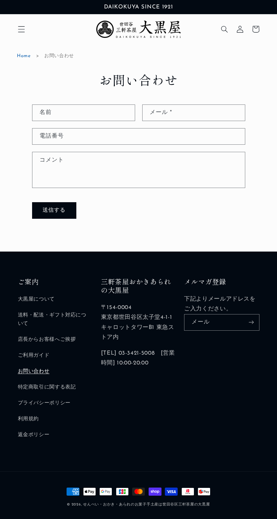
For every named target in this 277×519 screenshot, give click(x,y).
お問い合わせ (34, 371)
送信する (54, 210)
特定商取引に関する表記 (47, 387)
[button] (21, 29)
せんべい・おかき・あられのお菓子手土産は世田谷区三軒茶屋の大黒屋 (146, 504)
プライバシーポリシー (44, 403)
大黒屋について (36, 299)
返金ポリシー (34, 435)
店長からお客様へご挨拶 (47, 339)
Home (24, 55)
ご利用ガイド (34, 355)
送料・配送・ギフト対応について (52, 320)
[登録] (251, 322)
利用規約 (28, 419)
